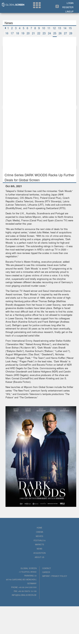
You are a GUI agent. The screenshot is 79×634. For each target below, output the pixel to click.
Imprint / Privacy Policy (54, 576)
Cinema (39, 532)
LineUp (69, 11)
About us (39, 557)
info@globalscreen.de (24, 595)
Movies (39, 536)
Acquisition (39, 553)
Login (70, 2)
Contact (46, 568)
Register (67, 7)
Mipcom (37, 217)
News (39, 548)
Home (39, 527)
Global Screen (24, 191)
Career (46, 572)
